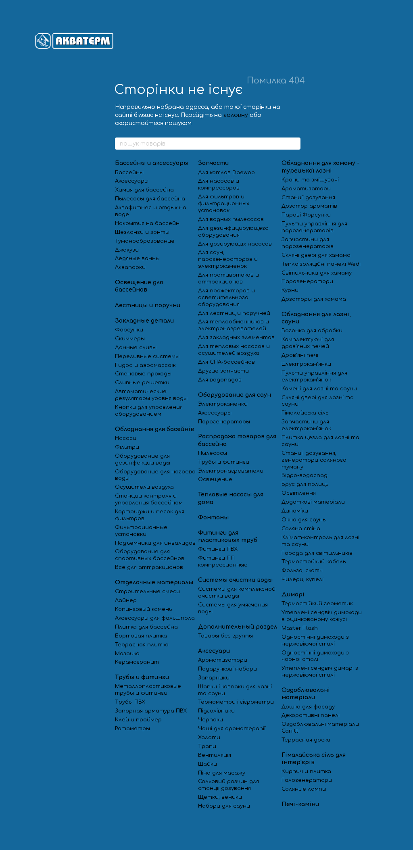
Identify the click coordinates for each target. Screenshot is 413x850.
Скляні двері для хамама (316, 255)
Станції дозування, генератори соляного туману (314, 460)
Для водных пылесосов (231, 219)
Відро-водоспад (304, 475)
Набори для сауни (225, 806)
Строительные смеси (147, 591)
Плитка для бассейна (146, 627)
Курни (290, 290)
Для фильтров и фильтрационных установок (223, 203)
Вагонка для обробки (312, 330)
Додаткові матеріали (313, 502)
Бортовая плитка (141, 636)
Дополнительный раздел (237, 627)
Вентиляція (214, 755)
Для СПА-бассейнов (226, 362)
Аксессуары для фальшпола (155, 618)
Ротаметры (132, 728)
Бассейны (129, 172)
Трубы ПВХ (130, 702)
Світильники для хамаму (317, 273)
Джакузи (127, 250)
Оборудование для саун (234, 395)
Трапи (207, 746)
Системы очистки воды (235, 580)
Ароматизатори (222, 660)
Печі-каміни (300, 804)
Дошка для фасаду (308, 707)
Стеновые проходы (143, 374)
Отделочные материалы (154, 582)
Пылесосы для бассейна (150, 199)
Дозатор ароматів (309, 206)
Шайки (207, 764)
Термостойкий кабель (314, 562)
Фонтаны (213, 518)
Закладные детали (144, 321)
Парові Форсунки (306, 215)
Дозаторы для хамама (314, 299)
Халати (209, 737)
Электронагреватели (230, 471)
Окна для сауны (304, 520)
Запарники (213, 678)
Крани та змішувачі (310, 180)
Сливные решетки (142, 382)
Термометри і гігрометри (236, 702)
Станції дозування (308, 197)
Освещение (215, 479)
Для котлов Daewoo (226, 172)
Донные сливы (135, 347)
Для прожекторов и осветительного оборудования (226, 297)
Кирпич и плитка (306, 771)
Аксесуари (214, 651)
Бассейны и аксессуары (151, 163)
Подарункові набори (227, 669)
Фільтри (127, 447)
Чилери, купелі (302, 579)
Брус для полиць (305, 484)
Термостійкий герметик (317, 603)
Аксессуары (131, 181)
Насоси (125, 438)
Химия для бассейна (144, 190)
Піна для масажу (221, 773)
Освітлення (299, 493)
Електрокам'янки (306, 364)
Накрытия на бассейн (147, 223)
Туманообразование (145, 241)
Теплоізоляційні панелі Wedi (321, 264)
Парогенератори (307, 281)
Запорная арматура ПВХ (151, 711)
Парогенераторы (224, 422)
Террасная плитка (142, 645)
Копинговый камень (143, 609)
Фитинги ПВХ (218, 549)
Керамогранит (137, 662)
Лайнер (126, 600)
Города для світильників (317, 553)
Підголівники (216, 711)
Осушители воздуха (144, 487)
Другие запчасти (223, 371)
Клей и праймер (138, 720)
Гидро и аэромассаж (145, 365)
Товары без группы (225, 636)
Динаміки (295, 511)
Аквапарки (130, 267)
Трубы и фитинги (142, 677)
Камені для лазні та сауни (319, 389)
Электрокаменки (223, 404)
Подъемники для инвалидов (155, 543)
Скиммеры (130, 339)
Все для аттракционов (149, 567)
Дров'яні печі (300, 355)
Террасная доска (306, 740)
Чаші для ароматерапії (231, 728)
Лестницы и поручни (147, 305)
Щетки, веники (220, 797)
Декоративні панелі (311, 715)
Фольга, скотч (302, 570)
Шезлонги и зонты (142, 232)
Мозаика (127, 653)
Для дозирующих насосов (235, 244)
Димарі (293, 595)
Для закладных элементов (236, 337)
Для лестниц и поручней (234, 313)
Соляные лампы (304, 789)
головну (235, 115)
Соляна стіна (301, 528)
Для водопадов (220, 380)
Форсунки (129, 330)
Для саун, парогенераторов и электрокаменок (228, 259)
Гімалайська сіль (305, 413)
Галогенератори (307, 780)
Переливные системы (147, 356)
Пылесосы (212, 453)
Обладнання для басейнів (154, 429)
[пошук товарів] (294, 144)
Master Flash (300, 628)
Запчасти (213, 163)
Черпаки (210, 720)
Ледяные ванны (137, 258)
